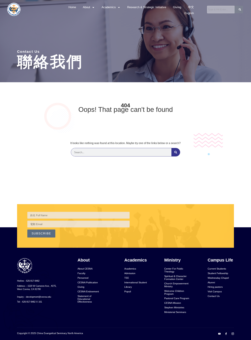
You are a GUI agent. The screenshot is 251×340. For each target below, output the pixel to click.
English (189, 13)
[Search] (175, 152)
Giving (177, 7)
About (86, 7)
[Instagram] (231, 334)
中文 (191, 7)
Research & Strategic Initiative (146, 7)
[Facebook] (224, 334)
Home (72, 7)
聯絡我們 (50, 61)
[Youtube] (218, 334)
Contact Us (28, 51)
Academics (109, 7)
